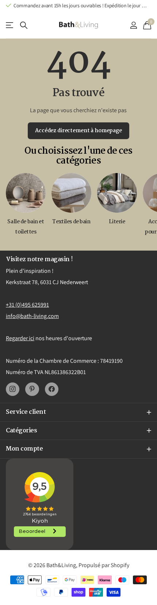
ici (31, 338)
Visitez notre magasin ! (39, 259)
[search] (23, 25)
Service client (10, 25)
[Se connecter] (133, 25)
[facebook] (51, 389)
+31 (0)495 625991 (27, 305)
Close (78, 412)
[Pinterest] (32, 389)
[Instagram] (12, 389)
